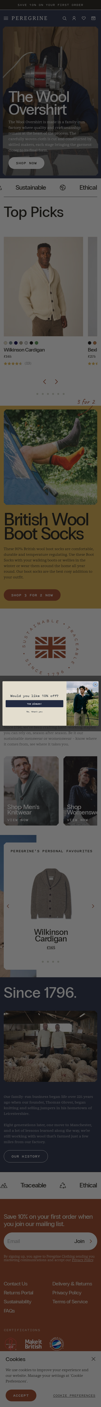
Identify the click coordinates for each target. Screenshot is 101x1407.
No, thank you (35, 711)
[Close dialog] (95, 684)
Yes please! (34, 703)
